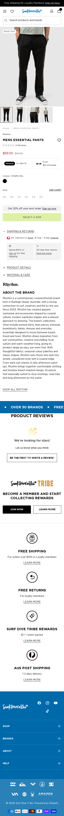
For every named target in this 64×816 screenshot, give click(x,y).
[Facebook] (39, 703)
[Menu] (5, 11)
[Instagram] (47, 703)
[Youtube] (56, 703)
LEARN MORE (32, 563)
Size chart (55, 190)
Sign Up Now (52, 3)
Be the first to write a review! (32, 457)
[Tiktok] (47, 711)
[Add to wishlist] (59, 140)
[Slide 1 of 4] (6, 115)
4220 (30, 238)
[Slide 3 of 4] (33, 115)
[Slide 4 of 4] (46, 115)
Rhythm (7, 134)
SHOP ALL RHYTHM (15, 390)
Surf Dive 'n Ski (24, 803)
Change (54, 238)
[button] (52, 11)
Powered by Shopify (46, 803)
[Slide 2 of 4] (19, 115)
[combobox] (32, 20)
